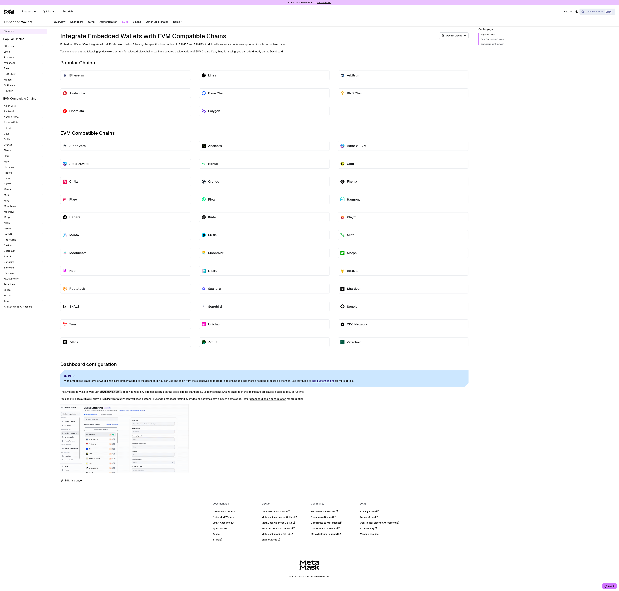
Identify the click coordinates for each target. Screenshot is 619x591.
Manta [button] (7, 189)
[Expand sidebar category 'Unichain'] (43, 273)
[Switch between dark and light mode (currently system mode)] (576, 11)
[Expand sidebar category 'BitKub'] (43, 128)
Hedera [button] (8, 172)
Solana (137, 22)
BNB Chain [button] (10, 74)
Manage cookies (369, 534)
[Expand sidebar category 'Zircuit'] (43, 295)
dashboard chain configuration (268, 399)
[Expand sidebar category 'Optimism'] (43, 85)
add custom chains (323, 381)
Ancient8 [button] (9, 111)
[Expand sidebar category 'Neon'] (43, 223)
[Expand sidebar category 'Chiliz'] (43, 139)
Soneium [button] (9, 267)
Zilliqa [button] (7, 289)
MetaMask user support (324, 533)
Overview (59, 22)
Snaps (216, 533)
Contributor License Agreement (378, 522)
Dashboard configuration (492, 44)
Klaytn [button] (7, 183)
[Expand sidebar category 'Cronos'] (43, 144)
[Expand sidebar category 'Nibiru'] (43, 228)
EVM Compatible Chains (492, 39)
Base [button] (6, 68)
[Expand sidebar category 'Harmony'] (43, 167)
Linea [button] (7, 51)
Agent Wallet (219, 528)
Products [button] (27, 11)
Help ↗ (568, 11)
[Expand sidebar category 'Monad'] (43, 79)
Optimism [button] (9, 85)
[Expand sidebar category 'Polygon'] (43, 90)
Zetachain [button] (9, 284)
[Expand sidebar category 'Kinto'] (43, 178)
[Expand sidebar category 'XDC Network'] (43, 278)
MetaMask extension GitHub (278, 517)
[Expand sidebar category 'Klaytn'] (43, 184)
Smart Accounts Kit (223, 522)
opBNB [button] (8, 234)
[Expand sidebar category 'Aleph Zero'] (43, 105)
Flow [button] (6, 161)
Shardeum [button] (9, 250)
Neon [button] (7, 222)
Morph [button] (7, 217)
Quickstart (49, 11)
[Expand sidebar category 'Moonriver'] (43, 211)
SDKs (91, 22)
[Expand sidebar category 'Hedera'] (43, 172)
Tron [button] (6, 301)
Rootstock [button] (10, 239)
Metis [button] (7, 195)
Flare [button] (6, 155)
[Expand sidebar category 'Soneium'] (43, 267)
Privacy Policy (368, 511)
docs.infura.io (324, 2)
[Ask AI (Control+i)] (609, 586)
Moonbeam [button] (10, 206)
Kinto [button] (7, 178)
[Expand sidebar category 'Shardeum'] (43, 250)
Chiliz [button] (7, 139)
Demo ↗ (177, 22)
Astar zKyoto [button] (11, 116)
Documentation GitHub (275, 511)
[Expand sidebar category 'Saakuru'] (43, 245)
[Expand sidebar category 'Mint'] (43, 200)
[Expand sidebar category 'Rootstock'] (43, 239)
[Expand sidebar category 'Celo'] (43, 133)
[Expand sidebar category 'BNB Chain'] (43, 74)
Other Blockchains (157, 22)
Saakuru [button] (8, 245)
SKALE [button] (7, 256)
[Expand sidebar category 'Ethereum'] (43, 46)
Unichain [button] (9, 273)
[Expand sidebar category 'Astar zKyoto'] (43, 116)
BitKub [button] (7, 128)
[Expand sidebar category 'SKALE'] (43, 256)
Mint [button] (6, 200)
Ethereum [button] (9, 46)
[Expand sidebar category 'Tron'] (43, 301)
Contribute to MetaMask (325, 522)
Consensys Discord (322, 517)
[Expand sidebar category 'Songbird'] (43, 262)
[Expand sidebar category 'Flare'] (43, 156)
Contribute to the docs (324, 528)
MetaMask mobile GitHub (276, 533)
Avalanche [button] (9, 62)
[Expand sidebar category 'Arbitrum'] (43, 57)
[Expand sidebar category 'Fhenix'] (43, 150)
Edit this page (73, 480)
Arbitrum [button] (9, 57)
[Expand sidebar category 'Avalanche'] (43, 63)
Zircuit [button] (7, 295)
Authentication (108, 22)
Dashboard (76, 22)
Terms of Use (367, 517)
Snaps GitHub (269, 539)
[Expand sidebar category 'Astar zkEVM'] (43, 122)
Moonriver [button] (9, 211)
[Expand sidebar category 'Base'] (43, 68)
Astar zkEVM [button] (11, 122)
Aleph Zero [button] (10, 105)
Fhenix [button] (7, 150)
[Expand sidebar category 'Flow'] (43, 161)
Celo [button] (6, 133)
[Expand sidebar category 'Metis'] (43, 195)
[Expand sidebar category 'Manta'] (43, 189)
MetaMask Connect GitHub (277, 522)
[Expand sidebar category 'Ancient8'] (43, 111)
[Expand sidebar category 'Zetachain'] (43, 284)
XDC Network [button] (11, 278)
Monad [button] (8, 79)
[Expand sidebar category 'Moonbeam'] (43, 206)
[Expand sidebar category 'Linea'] (43, 51)
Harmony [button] (9, 167)
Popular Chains (488, 34)
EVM (125, 22)
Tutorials (68, 11)
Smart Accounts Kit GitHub (277, 528)
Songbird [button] (9, 261)
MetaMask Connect (223, 511)
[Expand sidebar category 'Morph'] (43, 217)
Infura (215, 539)
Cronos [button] (8, 144)
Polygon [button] (8, 90)
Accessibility (367, 528)
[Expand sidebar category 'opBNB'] (43, 234)
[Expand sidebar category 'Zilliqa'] (43, 290)
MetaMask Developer (323, 511)
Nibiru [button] (7, 228)
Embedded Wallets (223, 517)
